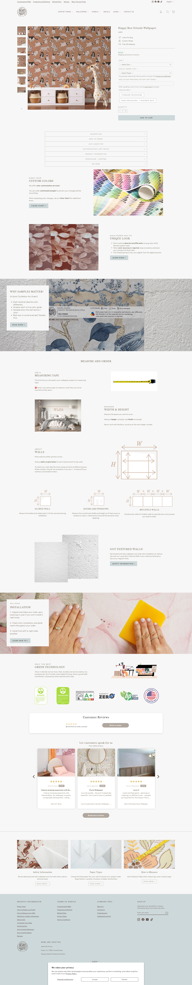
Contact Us (101, 910)
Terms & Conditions (63, 920)
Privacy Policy (62, 916)
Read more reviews (96, 815)
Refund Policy (57, 2)
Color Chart (148, 87)
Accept (94, 979)
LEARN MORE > (119, 258)
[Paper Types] (96, 854)
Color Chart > (38, 206)
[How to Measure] (149, 854)
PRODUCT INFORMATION (96, 154)
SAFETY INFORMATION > (123, 564)
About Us (100, 906)
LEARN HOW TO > (20, 641)
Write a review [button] (115, 725)
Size (121, 60)
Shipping (121, 55)
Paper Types (21, 906)
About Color (21, 920)
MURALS (95, 12)
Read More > (18, 325)
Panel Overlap (22, 926)
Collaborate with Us (104, 916)
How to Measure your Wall (26, 913)
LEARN (116, 12)
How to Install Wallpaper (25, 929)
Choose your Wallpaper (163, 76)
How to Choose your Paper (26, 910)
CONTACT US (129, 12)
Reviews (66, 2)
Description (96, 134)
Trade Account (102, 913)
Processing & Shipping (64, 910)
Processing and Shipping (41, 2)
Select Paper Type (127, 69)
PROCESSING (124, 90)
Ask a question (96, 144)
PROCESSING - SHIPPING (96, 159)
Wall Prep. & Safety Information (28, 916)
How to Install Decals (24, 933)
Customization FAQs (24, 2)
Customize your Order (24, 923)
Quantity (122, 107)
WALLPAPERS (81, 12)
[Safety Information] (42, 854)
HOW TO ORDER (96, 139)
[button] (34, 776)
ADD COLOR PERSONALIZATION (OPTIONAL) (138, 79)
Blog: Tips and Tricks (79, 2)
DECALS (107, 12)
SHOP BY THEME (64, 12)
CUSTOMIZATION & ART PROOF (96, 149)
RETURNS (96, 164)
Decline (124, 979)
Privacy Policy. (71, 974)
